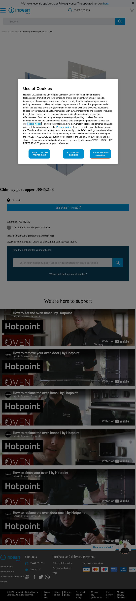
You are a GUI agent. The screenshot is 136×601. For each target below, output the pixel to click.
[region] (68, 121)
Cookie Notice (34, 124)
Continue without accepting (100, 153)
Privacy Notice (63, 127)
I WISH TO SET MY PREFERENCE (39, 153)
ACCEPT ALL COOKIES (73, 153)
